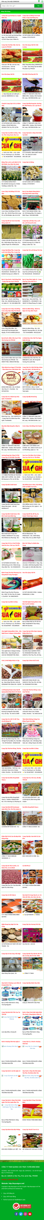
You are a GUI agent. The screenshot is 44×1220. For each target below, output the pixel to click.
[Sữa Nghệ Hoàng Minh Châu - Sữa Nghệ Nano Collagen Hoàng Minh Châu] (11, 642)
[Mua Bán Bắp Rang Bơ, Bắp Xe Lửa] (11, 437)
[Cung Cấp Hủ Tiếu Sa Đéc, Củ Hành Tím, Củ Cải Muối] (11, 876)
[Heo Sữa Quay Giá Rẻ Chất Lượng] (32, 56)
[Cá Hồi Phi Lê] (32, 876)
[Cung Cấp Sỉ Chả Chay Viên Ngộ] (11, 964)
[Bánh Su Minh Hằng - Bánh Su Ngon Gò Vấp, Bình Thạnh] (32, 319)
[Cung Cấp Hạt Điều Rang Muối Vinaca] (11, 789)
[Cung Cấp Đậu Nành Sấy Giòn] (32, 994)
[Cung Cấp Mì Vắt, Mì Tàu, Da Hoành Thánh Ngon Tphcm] (32, 525)
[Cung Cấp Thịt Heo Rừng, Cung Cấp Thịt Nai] (32, 701)
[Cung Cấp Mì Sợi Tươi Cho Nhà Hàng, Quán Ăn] (11, 232)
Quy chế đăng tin (8, 1193)
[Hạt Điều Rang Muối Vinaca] (32, 818)
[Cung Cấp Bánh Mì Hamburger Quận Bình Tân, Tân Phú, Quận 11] (11, 818)
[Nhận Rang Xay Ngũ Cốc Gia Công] (11, 935)
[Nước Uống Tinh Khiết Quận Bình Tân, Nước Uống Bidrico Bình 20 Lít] (32, 1023)
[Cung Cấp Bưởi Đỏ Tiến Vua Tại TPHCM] (11, 1023)
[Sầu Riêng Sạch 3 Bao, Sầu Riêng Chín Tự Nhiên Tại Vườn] (32, 495)
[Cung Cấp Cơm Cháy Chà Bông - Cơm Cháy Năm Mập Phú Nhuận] (11, 319)
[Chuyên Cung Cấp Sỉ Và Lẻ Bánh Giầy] (11, 114)
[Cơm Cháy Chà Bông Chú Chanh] (32, 437)
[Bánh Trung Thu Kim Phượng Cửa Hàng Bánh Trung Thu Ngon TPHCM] (11, 583)
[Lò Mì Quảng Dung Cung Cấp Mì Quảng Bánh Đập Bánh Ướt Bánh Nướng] (11, 701)
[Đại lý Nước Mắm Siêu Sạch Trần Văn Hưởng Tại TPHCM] (11, 349)
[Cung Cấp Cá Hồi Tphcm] (11, 906)
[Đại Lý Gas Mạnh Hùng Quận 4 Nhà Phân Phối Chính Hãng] (32, 202)
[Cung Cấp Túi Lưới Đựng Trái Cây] (32, 261)
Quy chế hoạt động (9, 1196)
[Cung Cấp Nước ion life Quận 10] (11, 1082)
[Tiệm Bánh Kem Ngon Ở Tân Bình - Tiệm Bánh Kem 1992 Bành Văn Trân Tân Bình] (11, 378)
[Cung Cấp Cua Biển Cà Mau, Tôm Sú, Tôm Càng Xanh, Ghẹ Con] (11, 144)
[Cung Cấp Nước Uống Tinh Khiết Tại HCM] (32, 144)
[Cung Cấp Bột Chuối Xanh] (11, 495)
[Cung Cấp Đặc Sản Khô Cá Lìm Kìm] (32, 847)
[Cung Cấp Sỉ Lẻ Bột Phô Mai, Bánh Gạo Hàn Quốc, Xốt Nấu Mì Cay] (32, 378)
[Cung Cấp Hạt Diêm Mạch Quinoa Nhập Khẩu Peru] (32, 642)
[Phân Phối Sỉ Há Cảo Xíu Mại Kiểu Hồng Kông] (11, 847)
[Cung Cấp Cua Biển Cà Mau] (11, 613)
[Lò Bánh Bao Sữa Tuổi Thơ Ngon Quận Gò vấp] (32, 349)
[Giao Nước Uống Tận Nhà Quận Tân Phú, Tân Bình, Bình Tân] (32, 1082)
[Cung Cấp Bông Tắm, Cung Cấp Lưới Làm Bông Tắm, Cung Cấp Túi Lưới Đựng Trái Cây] (11, 261)
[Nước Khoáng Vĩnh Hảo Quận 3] (11, 1052)
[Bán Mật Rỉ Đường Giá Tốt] (32, 85)
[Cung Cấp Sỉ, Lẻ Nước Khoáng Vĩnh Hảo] (32, 1052)
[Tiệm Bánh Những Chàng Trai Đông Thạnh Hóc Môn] (32, 730)
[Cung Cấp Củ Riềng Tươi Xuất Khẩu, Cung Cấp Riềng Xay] (32, 26)
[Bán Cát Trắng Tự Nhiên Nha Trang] (32, 554)
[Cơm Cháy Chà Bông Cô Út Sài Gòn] (11, 202)
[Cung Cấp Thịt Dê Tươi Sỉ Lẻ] (32, 1140)
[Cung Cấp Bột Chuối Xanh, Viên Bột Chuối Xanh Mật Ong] (11, 525)
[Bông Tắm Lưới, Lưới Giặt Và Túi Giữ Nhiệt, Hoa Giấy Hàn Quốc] (11, 173)
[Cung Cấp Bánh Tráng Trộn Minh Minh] (32, 1111)
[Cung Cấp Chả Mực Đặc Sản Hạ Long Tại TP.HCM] (11, 56)
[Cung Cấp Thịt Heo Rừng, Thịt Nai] (11, 759)
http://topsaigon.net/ (16, 1183)
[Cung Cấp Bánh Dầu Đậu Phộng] (11, 1140)
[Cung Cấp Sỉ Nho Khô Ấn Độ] (32, 671)
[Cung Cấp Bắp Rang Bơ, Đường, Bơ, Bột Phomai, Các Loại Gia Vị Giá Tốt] (32, 114)
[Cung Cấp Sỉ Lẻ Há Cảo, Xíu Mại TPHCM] (32, 789)
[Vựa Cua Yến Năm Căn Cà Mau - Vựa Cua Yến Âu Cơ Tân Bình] (32, 466)
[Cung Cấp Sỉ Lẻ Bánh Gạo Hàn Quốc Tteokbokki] (11, 407)
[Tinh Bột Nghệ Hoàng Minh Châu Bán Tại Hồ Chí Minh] (32, 613)
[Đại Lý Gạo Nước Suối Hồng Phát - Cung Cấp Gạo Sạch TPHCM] (11, 290)
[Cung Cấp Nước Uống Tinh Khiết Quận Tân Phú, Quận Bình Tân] (11, 1111)
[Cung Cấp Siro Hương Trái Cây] (32, 935)
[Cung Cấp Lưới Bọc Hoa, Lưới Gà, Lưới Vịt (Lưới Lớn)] (32, 232)
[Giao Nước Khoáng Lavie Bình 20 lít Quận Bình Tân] (11, 994)
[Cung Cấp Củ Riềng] (32, 173)
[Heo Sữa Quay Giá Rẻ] (11, 85)
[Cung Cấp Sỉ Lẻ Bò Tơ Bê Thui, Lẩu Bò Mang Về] (11, 730)
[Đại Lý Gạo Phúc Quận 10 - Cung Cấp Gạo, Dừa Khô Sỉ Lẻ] (32, 290)
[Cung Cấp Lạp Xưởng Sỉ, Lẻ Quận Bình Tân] (11, 26)
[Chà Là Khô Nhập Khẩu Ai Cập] (11, 671)
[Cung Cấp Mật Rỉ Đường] (32, 407)
